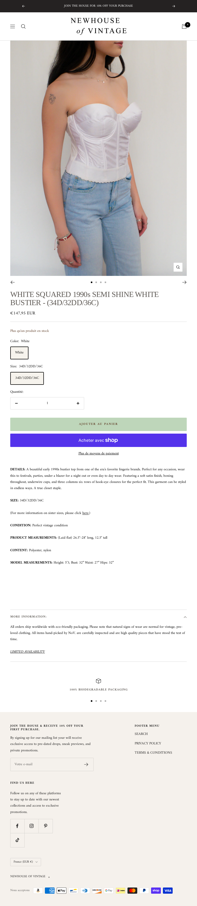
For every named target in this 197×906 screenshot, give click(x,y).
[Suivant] (184, 282)
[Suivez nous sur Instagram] (31, 826)
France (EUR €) (23, 862)
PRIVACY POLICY (148, 744)
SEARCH (141, 734)
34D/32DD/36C (27, 378)
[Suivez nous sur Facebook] (17, 826)
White (19, 352)
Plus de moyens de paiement (98, 454)
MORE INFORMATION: (28, 617)
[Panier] (184, 26)
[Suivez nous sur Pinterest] (45, 826)
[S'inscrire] (86, 764)
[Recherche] (23, 26)
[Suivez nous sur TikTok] (17, 840)
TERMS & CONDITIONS (153, 753)
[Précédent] (12, 282)
